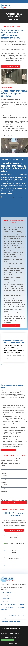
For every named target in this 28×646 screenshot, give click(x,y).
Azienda (3, 477)
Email (2, 486)
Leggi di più (18, 637)
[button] (26, 6)
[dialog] (14, 636)
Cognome (3, 473)
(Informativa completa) (22, 500)
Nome (2, 468)
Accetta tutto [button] (7, 640)
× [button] (26, 627)
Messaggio (4, 491)
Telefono (3, 482)
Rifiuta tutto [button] (20, 640)
